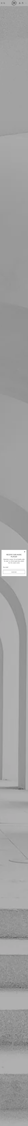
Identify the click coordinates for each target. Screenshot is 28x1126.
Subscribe (14, 572)
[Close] (24, 551)
